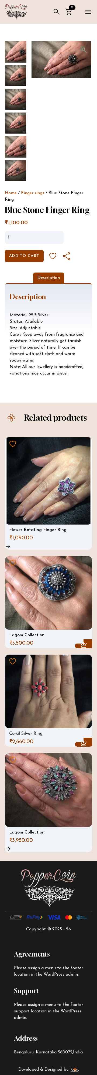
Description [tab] (48, 278)
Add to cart (24, 256)
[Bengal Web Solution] (75, 1069)
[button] (83, 49)
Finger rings (32, 193)
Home (11, 193)
